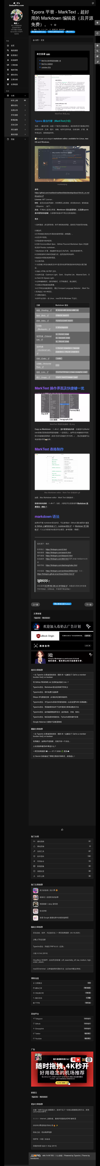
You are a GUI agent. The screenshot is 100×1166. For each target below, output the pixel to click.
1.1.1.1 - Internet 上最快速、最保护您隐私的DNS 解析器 (54, 1118)
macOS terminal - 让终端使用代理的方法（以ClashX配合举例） (57, 968)
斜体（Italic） (41, 320)
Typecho (37, 618)
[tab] (62, 829)
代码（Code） (41, 358)
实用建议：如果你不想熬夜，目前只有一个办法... (51, 741)
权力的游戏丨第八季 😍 (49, 890)
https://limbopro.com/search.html (58, 552)
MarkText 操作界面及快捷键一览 (51, 61)
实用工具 (55, 29)
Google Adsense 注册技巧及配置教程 (47, 722)
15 (89, 861)
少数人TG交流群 (39, 939)
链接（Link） (41, 372)
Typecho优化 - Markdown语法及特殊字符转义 (50, 687)
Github (37, 1023)
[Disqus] (62, 792)
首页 (37, 40)
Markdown (46, 618)
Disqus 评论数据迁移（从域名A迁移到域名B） (50, 697)
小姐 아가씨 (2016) (40, 953)
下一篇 (88, 604)
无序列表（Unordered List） (43, 348)
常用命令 (40, 861)
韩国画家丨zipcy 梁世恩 (49, 904)
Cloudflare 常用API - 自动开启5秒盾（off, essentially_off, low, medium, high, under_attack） (62, 961)
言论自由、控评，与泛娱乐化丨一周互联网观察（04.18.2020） (57, 932)
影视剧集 (40, 866)
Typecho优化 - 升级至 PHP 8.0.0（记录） (49, 946)
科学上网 (18, 100)
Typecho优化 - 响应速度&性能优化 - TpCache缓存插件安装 (55, 717)
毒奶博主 (87, 1033)
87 (89, 851)
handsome (34, 1158)
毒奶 (35, 29)
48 (89, 876)
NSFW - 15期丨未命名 (41, 1139)
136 (89, 856)
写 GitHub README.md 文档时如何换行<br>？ (51, 682)
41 (89, 841)
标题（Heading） (43, 310)
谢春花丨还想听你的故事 (49, 897)
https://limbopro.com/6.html (56, 549)
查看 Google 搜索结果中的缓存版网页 (54, 917)
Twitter (37, 1033)
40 (89, 871)
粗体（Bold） (41, 315)
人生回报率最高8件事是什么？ (44, 746)
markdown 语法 (46, 67)
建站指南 (40, 841)
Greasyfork (39, 1028)
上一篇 (35, 604)
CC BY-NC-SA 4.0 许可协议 (55, 586)
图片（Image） (42, 377)
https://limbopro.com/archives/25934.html (62, 571)
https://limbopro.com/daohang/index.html (61, 565)
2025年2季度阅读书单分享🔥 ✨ (45, 1125)
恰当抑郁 (43, 911)
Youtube (38, 1038)
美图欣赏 (40, 871)
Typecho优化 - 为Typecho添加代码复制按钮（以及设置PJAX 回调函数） (60, 702)
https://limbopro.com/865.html (57, 559)
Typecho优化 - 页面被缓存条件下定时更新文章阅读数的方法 (56, 707)
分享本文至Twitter (39, 31)
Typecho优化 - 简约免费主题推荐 (45, 692)
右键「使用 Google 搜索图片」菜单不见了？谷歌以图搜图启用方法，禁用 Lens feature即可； (61, 1111)
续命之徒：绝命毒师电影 (42, 1132)
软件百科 (62, 29)
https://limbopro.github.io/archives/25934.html (54, 574)
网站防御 (40, 846)
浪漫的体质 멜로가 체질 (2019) (45, 1146)
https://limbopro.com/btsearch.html (59, 555)
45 (89, 866)
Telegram (39, 1018)
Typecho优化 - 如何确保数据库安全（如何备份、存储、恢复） (56, 712)
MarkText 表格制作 (47, 64)
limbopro (87, 1018)
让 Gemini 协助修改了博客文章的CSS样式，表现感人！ (54, 756)
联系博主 (71, 31)
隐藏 (48, 54)
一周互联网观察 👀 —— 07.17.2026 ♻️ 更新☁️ (51, 751)
